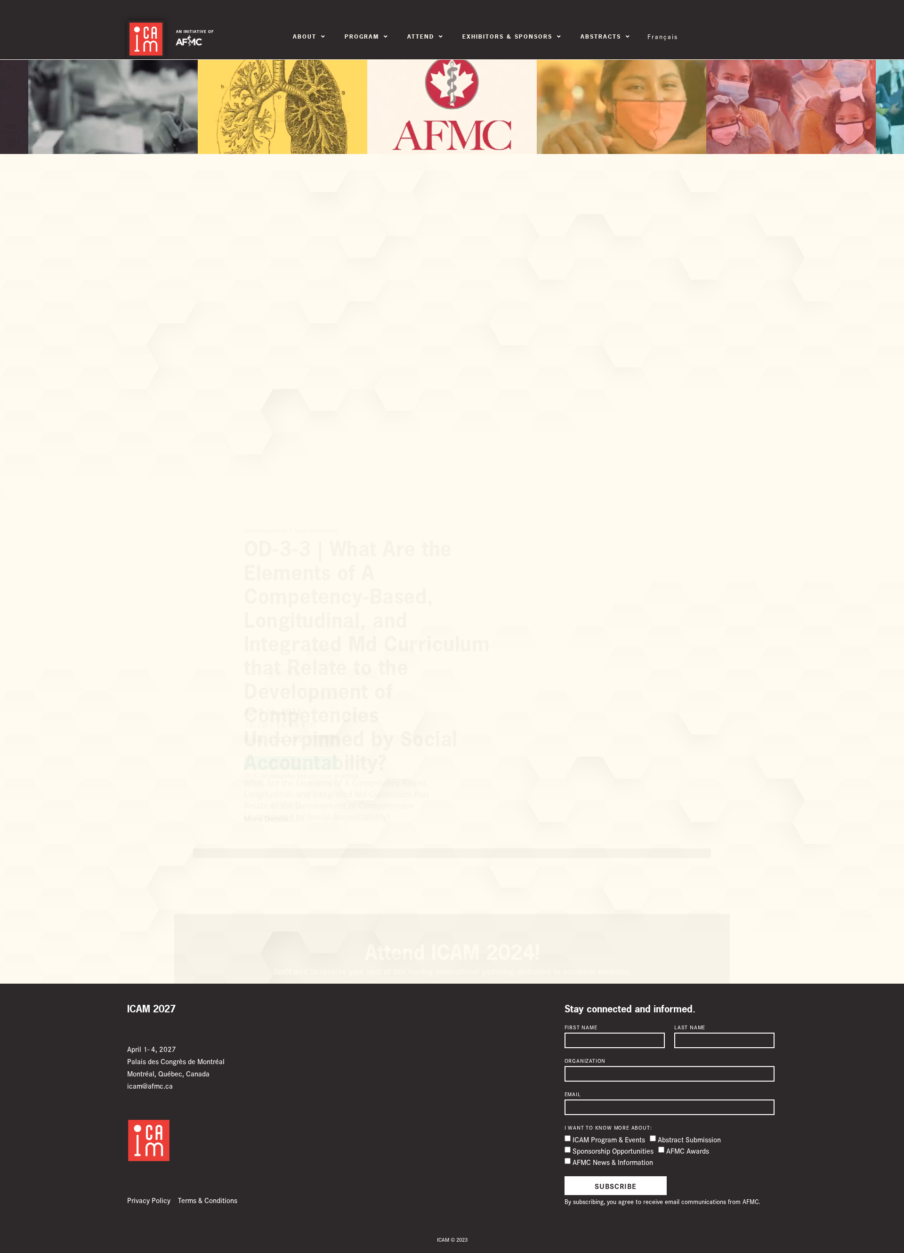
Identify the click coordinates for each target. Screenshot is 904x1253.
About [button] (304, 36)
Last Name (689, 1027)
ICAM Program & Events (609, 1139)
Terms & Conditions (207, 1200)
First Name (581, 1027)
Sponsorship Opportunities (613, 1151)
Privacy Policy (148, 1200)
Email (573, 1094)
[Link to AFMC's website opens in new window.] (189, 41)
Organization (585, 1061)
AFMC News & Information (613, 1162)
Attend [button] (420, 36)
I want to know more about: (608, 1127)
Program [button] (362, 36)
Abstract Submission (689, 1139)
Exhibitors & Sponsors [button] (507, 36)
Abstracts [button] (601, 36)
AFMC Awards (687, 1151)
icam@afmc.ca (150, 1086)
